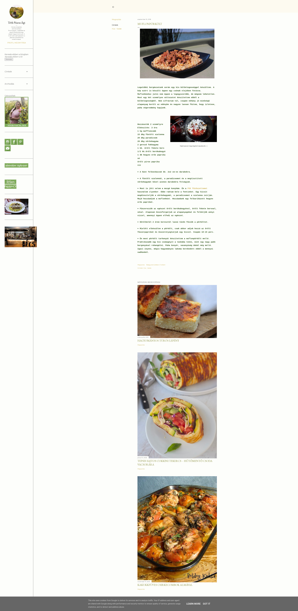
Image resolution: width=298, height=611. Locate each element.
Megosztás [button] (116, 19)
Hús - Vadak (117, 29)
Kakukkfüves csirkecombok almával (165, 585)
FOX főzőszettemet (197, 188)
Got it (206, 603)
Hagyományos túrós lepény (158, 340)
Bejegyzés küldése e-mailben (155, 265)
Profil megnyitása (16, 43)
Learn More (193, 603)
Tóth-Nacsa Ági (16, 22)
